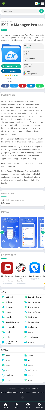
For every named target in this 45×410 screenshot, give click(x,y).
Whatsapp (40, 86)
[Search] (41, 11)
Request (41, 392)
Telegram (31, 86)
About (9, 392)
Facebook (5, 86)
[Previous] (2, 232)
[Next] (43, 232)
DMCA (34, 392)
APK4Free (34, 388)
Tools (14, 21)
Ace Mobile (27, 47)
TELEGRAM (12, 71)
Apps (9, 21)
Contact (27, 392)
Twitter (14, 86)
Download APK (12, 66)
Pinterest (22, 86)
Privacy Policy (18, 392)
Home (3, 21)
